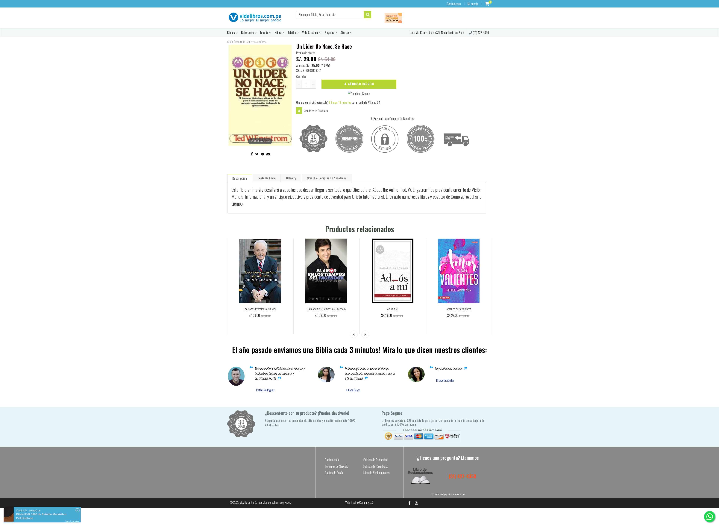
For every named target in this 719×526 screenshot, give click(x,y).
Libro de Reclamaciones (376, 472)
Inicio (230, 42)
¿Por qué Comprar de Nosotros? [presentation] (327, 178)
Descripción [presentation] (239, 178)
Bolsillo (292, 32)
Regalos (330, 32)
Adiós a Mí (392, 309)
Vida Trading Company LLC (359, 502)
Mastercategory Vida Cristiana (250, 42)
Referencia (247, 32)
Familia (264, 32)
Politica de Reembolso (375, 466)
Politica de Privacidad (375, 459)
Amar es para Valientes (458, 309)
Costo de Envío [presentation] (266, 178)
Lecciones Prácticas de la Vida (260, 309)
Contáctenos (454, 3)
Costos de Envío (334, 472)
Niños (278, 32)
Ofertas (345, 32)
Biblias (231, 32)
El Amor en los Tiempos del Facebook (326, 309)
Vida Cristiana (310, 32)
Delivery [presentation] (291, 178)
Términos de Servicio (336, 466)
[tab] (239, 178)
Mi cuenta (472, 3)
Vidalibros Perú (248, 502)
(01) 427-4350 (480, 32)
